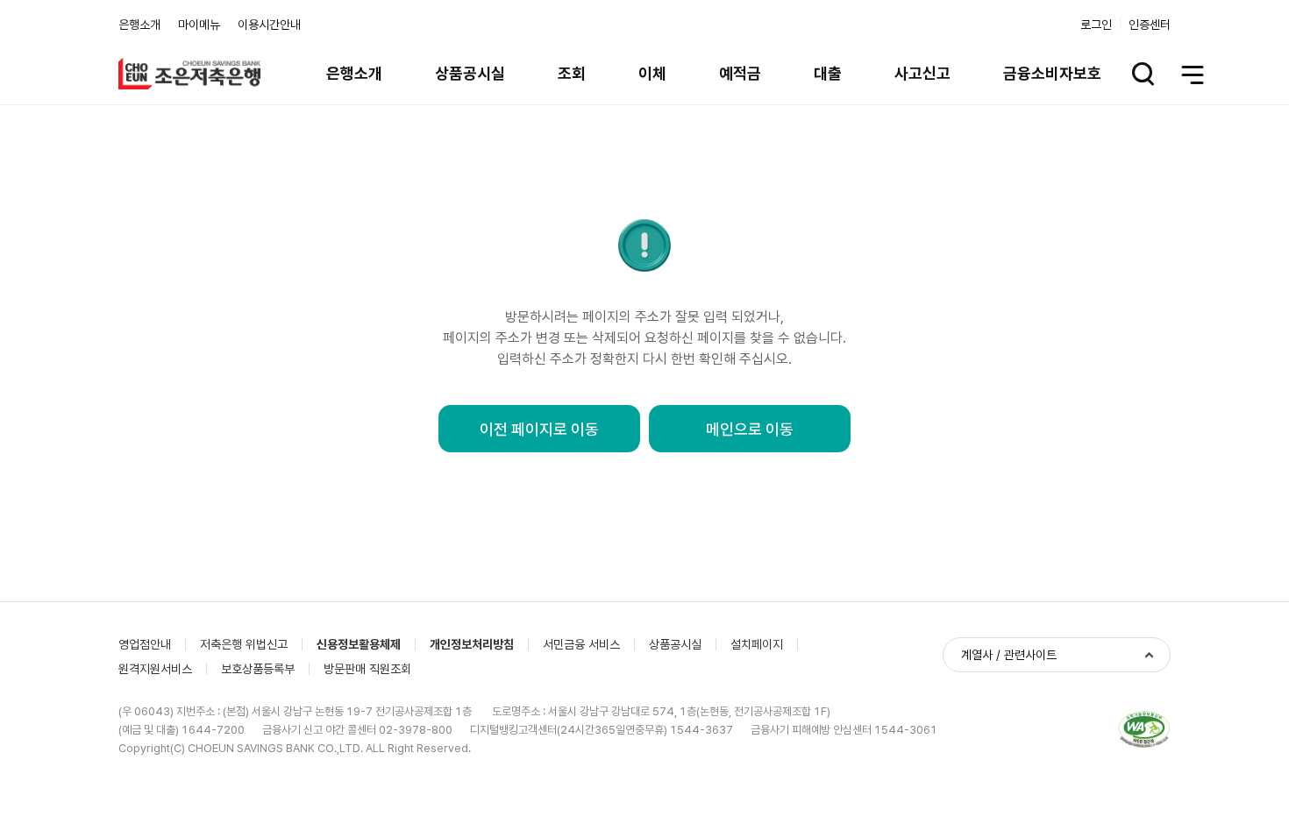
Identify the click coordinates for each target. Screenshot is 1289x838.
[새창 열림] (1144, 729)
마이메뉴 (199, 24)
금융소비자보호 (1052, 73)
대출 (828, 73)
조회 (572, 73)
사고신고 (922, 73)
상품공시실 (470, 73)
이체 (652, 73)
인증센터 (1150, 24)
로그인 (1096, 24)
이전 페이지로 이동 (539, 429)
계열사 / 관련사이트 (1009, 655)
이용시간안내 (269, 24)
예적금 (740, 73)
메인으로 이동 (750, 429)
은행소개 (139, 24)
